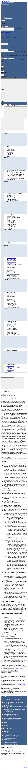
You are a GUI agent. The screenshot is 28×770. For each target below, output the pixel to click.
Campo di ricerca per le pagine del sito (10, 375)
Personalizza (4, 670)
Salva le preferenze (12, 694)
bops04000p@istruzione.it (10, 715)
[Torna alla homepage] (14, 105)
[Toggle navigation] (12, 124)
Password (17, 29)
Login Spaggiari (12, 57)
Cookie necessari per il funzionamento (10, 688)
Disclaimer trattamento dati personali (9, 755)
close (2, 131)
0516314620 (9, 705)
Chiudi (2, 66)
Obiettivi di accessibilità (9, 738)
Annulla (2, 104)
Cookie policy (7, 731)
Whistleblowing (7, 739)
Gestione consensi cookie (10, 740)
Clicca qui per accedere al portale (8, 398)
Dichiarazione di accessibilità (10, 736)
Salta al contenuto (5, 1)
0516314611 (9, 703)
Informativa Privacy (8, 734)
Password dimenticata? (6, 32)
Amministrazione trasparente (10, 742)
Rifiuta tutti (12, 670)
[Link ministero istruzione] (7, 2)
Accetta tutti (6, 672)
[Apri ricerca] (15, 112)
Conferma (8, 104)
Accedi (2, 20)
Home (5, 390)
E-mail (16, 51)
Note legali (6, 732)
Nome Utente (18, 28)
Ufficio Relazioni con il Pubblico (11, 735)
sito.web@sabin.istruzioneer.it (11, 719)
